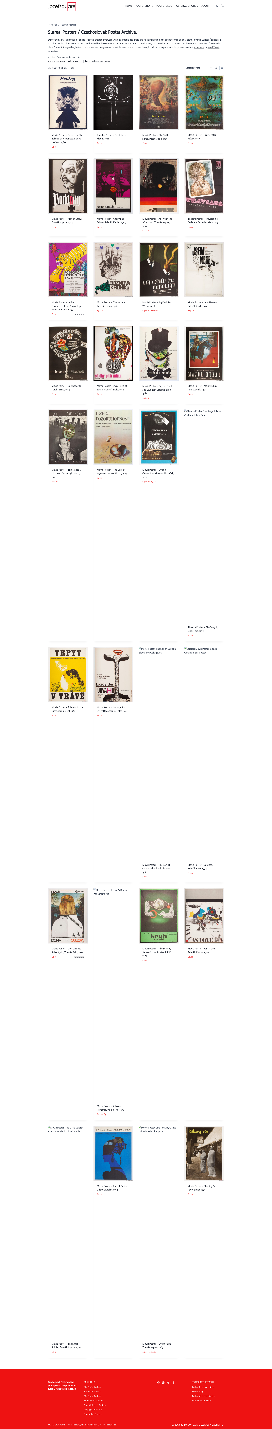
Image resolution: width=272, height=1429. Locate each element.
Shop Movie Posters (93, 1409)
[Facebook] (158, 1382)
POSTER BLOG (164, 5)
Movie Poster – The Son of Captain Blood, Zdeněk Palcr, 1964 (157, 868)
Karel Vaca (199, 47)
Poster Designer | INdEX (203, 1387)
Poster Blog (197, 1391)
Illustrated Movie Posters (97, 61)
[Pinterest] (168, 1382)
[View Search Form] (217, 6)
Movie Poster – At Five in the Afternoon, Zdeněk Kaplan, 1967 (157, 222)
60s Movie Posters (92, 1387)
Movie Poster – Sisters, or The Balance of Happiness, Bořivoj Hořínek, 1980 (67, 139)
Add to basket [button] (104, 319)
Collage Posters (75, 61)
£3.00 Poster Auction (93, 1400)
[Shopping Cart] (222, 6)
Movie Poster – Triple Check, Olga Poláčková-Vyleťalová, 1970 (66, 473)
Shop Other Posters (93, 1414)
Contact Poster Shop (201, 1400)
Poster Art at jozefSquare (203, 1396)
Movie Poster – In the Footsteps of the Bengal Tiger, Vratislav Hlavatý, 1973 (67, 306)
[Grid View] (216, 68)
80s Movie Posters (92, 1396)
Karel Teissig (214, 47)
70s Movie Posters (92, 1391)
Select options (150, 319)
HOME (128, 5)
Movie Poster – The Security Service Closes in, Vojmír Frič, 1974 (157, 952)
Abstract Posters (56, 61)
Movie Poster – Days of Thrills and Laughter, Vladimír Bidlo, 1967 (157, 390)
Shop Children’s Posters (95, 1405)
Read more (102, 152)
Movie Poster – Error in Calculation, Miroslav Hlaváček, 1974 (158, 473)
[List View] (221, 68)
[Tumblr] (173, 1382)
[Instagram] (163, 1382)
